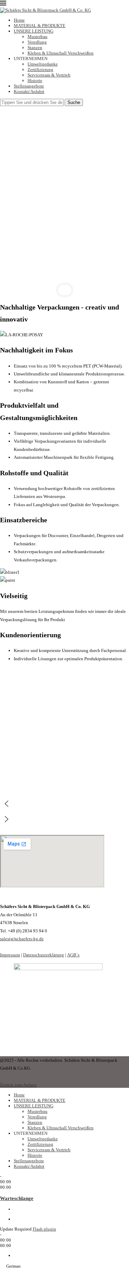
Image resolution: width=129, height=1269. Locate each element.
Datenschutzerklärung (43, 954)
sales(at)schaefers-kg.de (22, 938)
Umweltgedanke (43, 64)
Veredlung (37, 42)
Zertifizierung (40, 69)
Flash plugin (44, 1229)
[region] (64, 200)
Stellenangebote (29, 86)
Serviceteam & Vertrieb (49, 75)
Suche (73, 102)
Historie (35, 80)
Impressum (10, 954)
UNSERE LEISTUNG (33, 31)
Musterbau (37, 36)
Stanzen (35, 47)
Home (19, 20)
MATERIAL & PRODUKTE (39, 25)
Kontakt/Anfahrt (29, 91)
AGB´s (73, 954)
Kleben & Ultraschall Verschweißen (61, 53)
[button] (64, 803)
